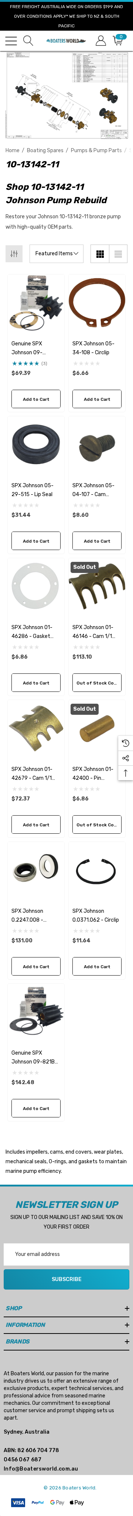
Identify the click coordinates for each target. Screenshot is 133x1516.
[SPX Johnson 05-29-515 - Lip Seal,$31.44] (36, 444)
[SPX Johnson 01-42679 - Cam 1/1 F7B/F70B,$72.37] (36, 728)
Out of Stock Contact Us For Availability (99, 683)
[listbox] (56, 254)
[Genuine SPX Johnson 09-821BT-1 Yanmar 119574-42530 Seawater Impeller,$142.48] (36, 1012)
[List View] (118, 254)
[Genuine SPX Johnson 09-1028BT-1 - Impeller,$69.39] (36, 302)
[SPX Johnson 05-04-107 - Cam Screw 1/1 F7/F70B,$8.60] (97, 444)
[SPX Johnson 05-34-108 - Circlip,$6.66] (97, 302)
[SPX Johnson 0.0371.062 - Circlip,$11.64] (97, 870)
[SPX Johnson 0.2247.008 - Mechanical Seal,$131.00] (36, 870)
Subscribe (67, 1279)
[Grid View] (100, 254)
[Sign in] (100, 41)
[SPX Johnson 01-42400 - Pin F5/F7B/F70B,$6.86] (97, 728)
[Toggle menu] (11, 41)
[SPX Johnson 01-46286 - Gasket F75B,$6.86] (36, 586)
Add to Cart (36, 399)
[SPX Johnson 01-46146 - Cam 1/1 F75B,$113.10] (97, 586)
